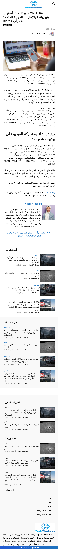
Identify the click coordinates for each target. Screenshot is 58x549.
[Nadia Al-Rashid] (52, 34)
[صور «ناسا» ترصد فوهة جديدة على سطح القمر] (47, 276)
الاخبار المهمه (7, 25)
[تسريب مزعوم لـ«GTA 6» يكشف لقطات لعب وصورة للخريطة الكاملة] (47, 290)
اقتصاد (37, 299)
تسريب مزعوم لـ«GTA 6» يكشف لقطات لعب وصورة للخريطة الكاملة (23, 289)
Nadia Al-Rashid (38, 34)
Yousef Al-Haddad (34, 265)
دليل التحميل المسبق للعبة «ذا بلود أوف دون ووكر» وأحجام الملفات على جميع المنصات (23, 260)
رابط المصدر (49, 192)
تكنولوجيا (36, 254)
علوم (37, 270)
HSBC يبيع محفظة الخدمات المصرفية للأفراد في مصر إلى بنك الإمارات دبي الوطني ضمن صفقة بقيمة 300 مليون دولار (24, 306)
